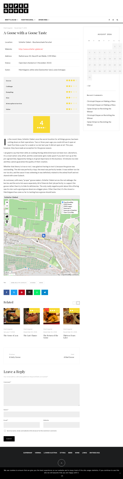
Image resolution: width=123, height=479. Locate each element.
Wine (41, 282)
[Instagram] (113, 20)
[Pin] (21, 292)
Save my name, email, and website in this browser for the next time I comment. (32, 431)
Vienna (33, 282)
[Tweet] (14, 292)
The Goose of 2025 (11, 335)
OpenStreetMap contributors (70, 275)
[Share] (6, 292)
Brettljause (10, 20)
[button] (44, 236)
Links (84, 453)
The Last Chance (30, 335)
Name (6, 410)
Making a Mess (110, 101)
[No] (120, 473)
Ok (62, 476)
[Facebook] (109, 20)
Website (46, 420)
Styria (62, 453)
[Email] (29, 292)
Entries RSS (95, 453)
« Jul (88, 86)
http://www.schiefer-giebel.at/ (31, 49)
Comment (7, 382)
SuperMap (27, 453)
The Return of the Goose (50, 336)
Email (6, 420)
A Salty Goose (14, 355)
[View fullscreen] (7, 211)
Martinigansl (27, 20)
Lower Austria (50, 453)
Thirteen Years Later (69, 336)
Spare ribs (42, 20)
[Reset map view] (7, 216)
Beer (70, 453)
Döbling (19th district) (19, 282)
